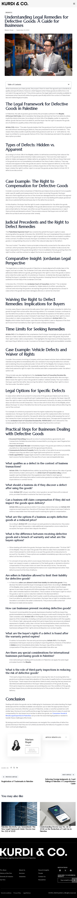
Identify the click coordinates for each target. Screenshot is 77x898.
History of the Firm (6, 873)
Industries (22, 876)
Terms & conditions (6, 893)
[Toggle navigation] (63, 3)
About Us (22, 870)
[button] (68, 84)
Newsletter (42, 880)
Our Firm (2, 880)
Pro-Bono (3, 870)
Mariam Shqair (9, 30)
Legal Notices (27, 893)
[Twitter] (14, 767)
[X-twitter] (65, 870)
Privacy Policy (17, 893)
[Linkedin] (17, 767)
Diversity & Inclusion (6, 876)
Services (22, 873)
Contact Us (42, 876)
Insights (9, 12)
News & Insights (43, 870)
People (40, 873)
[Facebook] (11, 767)
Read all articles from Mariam (32, 750)
